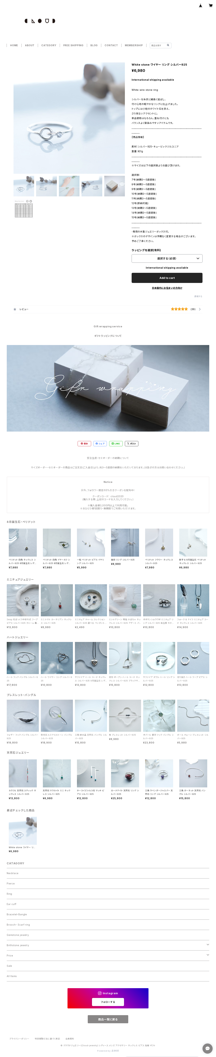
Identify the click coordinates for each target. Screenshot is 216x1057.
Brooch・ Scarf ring (18, 924)
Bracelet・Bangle (17, 914)
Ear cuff (11, 904)
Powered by (104, 1051)
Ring (9, 893)
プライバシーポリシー (19, 1038)
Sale (9, 965)
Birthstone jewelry (18, 945)
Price (10, 955)
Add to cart (167, 278)
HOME (14, 45)
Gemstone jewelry (18, 935)
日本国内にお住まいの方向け (167, 287)
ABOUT (29, 45)
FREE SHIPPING (73, 45)
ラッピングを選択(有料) (146, 250)
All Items (12, 976)
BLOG (94, 45)
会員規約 (69, 1038)
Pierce (11, 883)
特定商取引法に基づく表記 (47, 1038)
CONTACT (111, 45)
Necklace (12, 873)
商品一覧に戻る (108, 1019)
